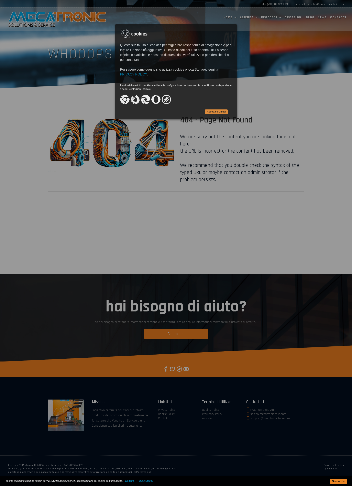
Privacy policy (145, 480)
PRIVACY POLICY (133, 74)
